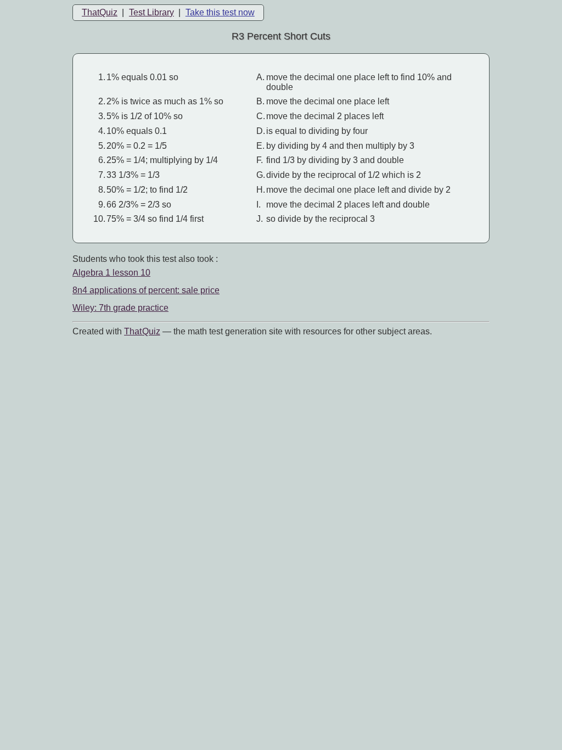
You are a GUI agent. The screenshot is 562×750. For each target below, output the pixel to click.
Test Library (151, 12)
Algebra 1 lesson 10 (111, 272)
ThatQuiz (99, 12)
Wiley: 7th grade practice (120, 307)
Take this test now (220, 12)
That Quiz (142, 331)
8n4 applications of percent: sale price (146, 290)
